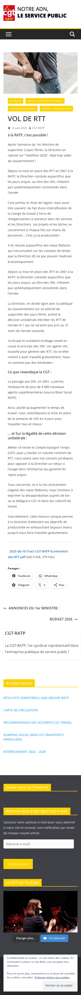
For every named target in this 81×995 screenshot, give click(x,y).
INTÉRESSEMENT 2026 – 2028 (24, 752)
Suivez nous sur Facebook (27, 787)
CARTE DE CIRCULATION (20, 710)
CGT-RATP (38, 128)
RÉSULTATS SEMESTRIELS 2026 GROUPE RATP (36, 698)
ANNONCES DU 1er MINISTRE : (34, 608)
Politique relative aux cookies (52, 977)
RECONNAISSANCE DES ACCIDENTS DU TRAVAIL (37, 722)
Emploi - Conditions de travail (45, 100)
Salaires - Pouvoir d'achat (56, 108)
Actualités (16, 100)
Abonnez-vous (18, 864)
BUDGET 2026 (61, 619)
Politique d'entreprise (23, 108)
